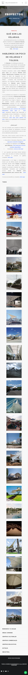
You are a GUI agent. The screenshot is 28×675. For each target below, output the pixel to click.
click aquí (15, 48)
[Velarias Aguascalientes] (9, 2)
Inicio (10, 18)
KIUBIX (18, 658)
